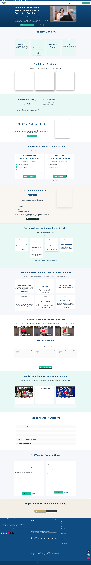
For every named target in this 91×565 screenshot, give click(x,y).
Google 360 (63, 538)
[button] (27, 25)
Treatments (62, 526)
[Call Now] (88, 551)
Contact (79, 3)
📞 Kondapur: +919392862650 (13, 0)
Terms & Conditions (64, 543)
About (62, 523)
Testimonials (65, 3)
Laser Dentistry (63, 533)
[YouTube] (1, 533)
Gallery (62, 536)
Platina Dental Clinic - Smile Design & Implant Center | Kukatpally (40, 552)
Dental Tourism (59, 3)
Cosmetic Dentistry (64, 531)
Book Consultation (86, 3)
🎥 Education (71, 3)
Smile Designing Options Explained (24, 397)
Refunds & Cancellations (64, 545)
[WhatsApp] (88, 554)
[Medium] (13, 533)
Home (62, 521)
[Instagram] (8, 533)
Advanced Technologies (65, 397)
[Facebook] (4, 533)
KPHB (49, 361)
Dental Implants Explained (45, 388)
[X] (11, 533)
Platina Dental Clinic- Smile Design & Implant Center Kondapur (40, 531)
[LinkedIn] (6, 533)
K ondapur (53, 361)
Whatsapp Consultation (30, 0)
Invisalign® (63, 528)
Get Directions (33, 555)
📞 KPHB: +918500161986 (5, 0)
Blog (76, 3)
